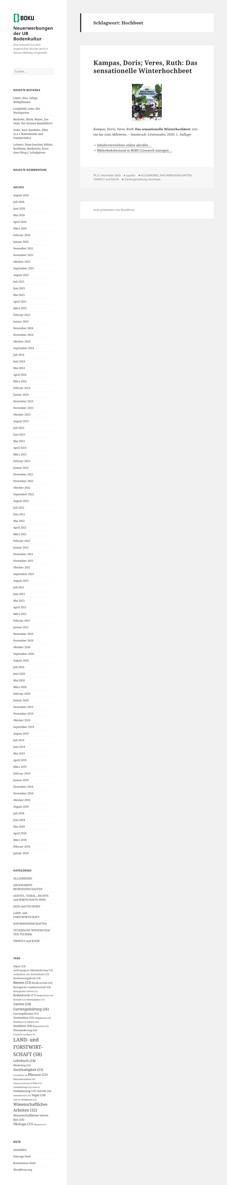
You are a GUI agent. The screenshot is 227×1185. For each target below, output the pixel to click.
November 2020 (23, 640)
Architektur (21, 974)
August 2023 (21, 421)
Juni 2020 (19, 674)
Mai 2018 (19, 826)
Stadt (36, 1087)
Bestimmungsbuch (27, 978)
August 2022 (21, 501)
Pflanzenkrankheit (24, 1079)
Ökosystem (40, 1124)
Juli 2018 (18, 813)
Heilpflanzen (43, 1018)
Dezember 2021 (23, 554)
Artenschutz (39, 974)
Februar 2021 (21, 620)
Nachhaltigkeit (28, 1069)
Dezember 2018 (23, 787)
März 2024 (20, 381)
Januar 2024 (21, 394)
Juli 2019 (18, 740)
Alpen (19, 966)
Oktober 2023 (21, 414)
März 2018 (20, 840)
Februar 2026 (21, 235)
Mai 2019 (19, 753)
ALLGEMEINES (22, 878)
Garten (22, 1004)
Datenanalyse (36, 999)
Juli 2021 (18, 587)
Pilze (37, 1083)
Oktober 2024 (21, 341)
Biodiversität (42, 982)
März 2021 (20, 614)
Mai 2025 (19, 295)
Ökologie (23, 1124)
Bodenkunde (24, 995)
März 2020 (20, 687)
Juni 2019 (19, 747)
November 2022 (23, 481)
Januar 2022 (21, 547)
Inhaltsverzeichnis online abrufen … (124, 145)
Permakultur (20, 1075)
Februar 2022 (21, 541)
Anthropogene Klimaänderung (33, 970)
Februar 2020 (21, 694)
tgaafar (130, 175)
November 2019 (23, 713)
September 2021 (23, 574)
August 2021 (21, 581)
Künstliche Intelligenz (24, 1034)
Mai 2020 (19, 680)
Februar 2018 (21, 846)
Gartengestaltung (31, 1009)
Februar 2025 (21, 315)
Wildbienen (29, 1099)
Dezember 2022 (23, 474)
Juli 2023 (18, 428)
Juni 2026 (19, 208)
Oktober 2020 (21, 647)
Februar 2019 (21, 773)
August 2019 (21, 733)
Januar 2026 (21, 242)
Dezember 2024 (23, 328)
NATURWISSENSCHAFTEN (30, 923)
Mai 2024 (19, 368)
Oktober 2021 (21, 567)
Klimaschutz (41, 1026)
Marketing (22, 1065)
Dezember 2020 (23, 634)
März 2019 (20, 767)
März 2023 (20, 454)
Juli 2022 (18, 507)
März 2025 (20, 308)
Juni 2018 (19, 820)
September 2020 (23, 654)
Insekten (22, 1026)
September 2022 (23, 494)
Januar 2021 (21, 627)
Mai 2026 (19, 215)
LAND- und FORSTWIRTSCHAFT (28, 1047)
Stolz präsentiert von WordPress (114, 210)
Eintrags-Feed (22, 1156)
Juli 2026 (18, 202)
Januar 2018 (21, 853)
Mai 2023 (19, 441)
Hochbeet (154, 179)
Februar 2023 (21, 461)
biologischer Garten (25, 991)
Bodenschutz (45, 995)
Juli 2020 (18, 667)
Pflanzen (38, 1074)
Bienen (22, 982)
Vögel (39, 1095)
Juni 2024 (19, 361)
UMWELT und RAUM (26, 941)
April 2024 (19, 375)
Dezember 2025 (23, 248)
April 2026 (19, 222)
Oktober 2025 (21, 262)
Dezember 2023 (23, 401)
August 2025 (21, 275)
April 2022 (19, 527)
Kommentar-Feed (24, 1163)
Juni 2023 (19, 434)
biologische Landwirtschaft (32, 987)
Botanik (19, 999)
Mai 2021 (19, 600)
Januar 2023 (21, 468)
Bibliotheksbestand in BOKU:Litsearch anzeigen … (134, 150)
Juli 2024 (18, 355)
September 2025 (23, 268)
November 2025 (23, 255)
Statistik (44, 1091)
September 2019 (23, 727)
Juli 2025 (18, 281)
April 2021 (19, 607)
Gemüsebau (23, 1018)
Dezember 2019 (23, 707)
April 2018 (19, 833)
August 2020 (21, 660)
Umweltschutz (22, 1095)
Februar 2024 (21, 388)
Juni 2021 (19, 594)
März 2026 (20, 228)
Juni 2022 (19, 514)
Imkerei (33, 1022)
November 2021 (23, 561)
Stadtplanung (24, 1091)
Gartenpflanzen (26, 1014)
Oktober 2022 (21, 487)
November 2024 (23, 335)
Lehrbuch (24, 1060)
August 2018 (21, 806)
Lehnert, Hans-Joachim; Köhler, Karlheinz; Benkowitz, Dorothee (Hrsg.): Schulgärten (33, 148)
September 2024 (23, 348)
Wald (17, 1100)
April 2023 (19, 448)
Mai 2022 (19, 521)
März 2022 (20, 534)
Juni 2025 (19, 288)
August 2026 (21, 195)
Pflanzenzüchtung (22, 1083)
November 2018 (23, 793)
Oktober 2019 (21, 720)
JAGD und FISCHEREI (26, 906)
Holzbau (19, 1022)
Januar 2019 (21, 780)
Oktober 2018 (21, 800)
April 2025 (19, 301)
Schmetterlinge (22, 1087)
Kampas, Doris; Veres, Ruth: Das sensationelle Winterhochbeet (145, 66)
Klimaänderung (25, 1030)
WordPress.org (22, 1170)
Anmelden (19, 1150)
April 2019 (19, 760)
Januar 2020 (21, 700)
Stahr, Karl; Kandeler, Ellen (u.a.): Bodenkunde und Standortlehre (30, 134)
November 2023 (23, 408)
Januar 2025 (21, 321)
